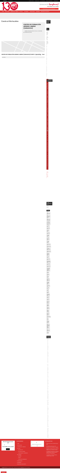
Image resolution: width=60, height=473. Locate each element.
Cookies (12, 467)
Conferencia (48, 244)
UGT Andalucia (48, 330)
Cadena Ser (48, 231)
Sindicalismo (48, 317)
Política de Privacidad (17, 467)
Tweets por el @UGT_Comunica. (47, 174)
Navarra (48, 299)
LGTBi (48, 290)
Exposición (48, 259)
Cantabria (48, 233)
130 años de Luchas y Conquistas (48, 223)
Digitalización (49, 251)
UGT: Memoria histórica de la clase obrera (48, 326)
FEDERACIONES (56, 0)
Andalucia (48, 228)
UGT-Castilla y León (48, 321)
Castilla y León (48, 242)
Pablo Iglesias (48, 305)
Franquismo (48, 266)
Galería (48, 272)
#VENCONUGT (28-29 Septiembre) (49, 8)
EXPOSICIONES (7, 11)
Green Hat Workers (27, 467)
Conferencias (49, 246)
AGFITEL (48, 226)
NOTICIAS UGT (20, 449)
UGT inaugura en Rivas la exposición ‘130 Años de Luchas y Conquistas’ (23, 14)
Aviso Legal (8, 467)
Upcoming (38, 54)
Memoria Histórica (48, 295)
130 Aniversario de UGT (48, 216)
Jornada (48, 288)
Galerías (48, 275)
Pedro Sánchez (48, 308)
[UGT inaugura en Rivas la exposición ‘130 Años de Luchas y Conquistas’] (7, 15)
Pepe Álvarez (48, 311)
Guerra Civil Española (48, 279)
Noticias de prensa (48, 302)
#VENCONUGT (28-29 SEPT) (45, 11)
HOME (3, 11)
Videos (48, 333)
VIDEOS (19, 457)
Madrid (48, 292)
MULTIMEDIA (26, 11)
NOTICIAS (21, 11)
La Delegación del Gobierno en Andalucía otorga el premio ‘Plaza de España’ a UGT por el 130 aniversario (52, 452)
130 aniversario (48, 213)
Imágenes (48, 286)
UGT (47, 319)
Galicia (48, 277)
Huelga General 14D (48, 283)
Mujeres (48, 297)
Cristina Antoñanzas (48, 249)
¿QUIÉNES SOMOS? (31, 0)
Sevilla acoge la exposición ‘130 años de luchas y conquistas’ (21, 16)
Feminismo (48, 264)
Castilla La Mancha (48, 239)
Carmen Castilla (48, 236)
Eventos (48, 257)
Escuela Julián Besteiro (48, 254)
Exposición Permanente (48, 262)
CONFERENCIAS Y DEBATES (14, 11)
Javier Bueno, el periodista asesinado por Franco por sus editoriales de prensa (47, 106)
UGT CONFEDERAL (42, 0)
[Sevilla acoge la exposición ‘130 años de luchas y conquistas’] (7, 17)
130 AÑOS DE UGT (37, 0)
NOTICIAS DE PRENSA (21, 451)
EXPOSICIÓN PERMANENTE (22, 459)
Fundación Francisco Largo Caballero (48, 269)
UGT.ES (8, 449)
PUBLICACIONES (32, 11)
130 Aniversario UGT (48, 220)
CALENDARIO (38, 11)
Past (43, 54)
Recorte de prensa (48, 314)
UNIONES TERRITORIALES (49, 0)
